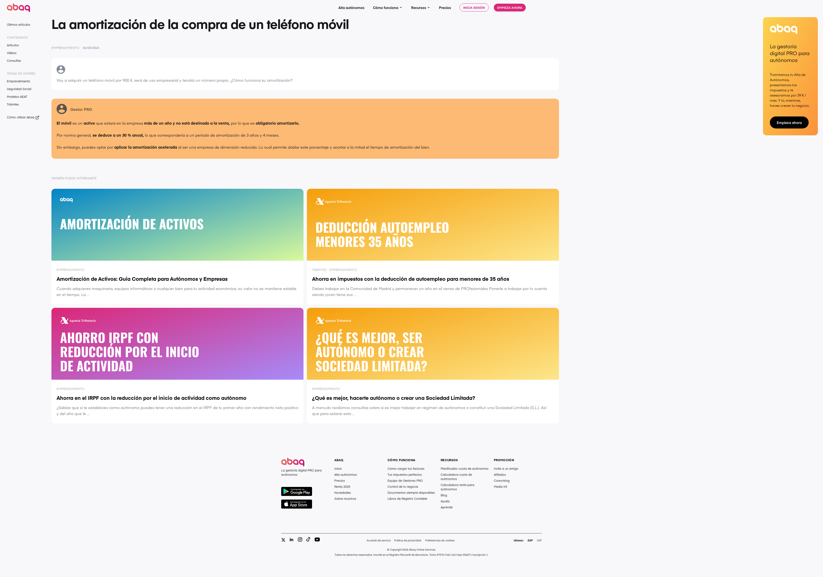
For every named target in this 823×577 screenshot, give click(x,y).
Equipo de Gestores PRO (405, 480)
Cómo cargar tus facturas (405, 468)
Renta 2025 (342, 486)
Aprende (447, 507)
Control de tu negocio (402, 486)
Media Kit (500, 486)
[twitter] (283, 540)
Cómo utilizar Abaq (21, 117)
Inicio (338, 468)
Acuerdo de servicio (379, 540)
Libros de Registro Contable (407, 498)
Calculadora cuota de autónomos (456, 476)
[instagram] (300, 539)
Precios (445, 7)
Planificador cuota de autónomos (464, 468)
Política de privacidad (407, 540)
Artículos (13, 45)
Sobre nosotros (345, 498)
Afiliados (500, 474)
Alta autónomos (351, 7)
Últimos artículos (18, 24)
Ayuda (445, 501)
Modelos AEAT (17, 96)
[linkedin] (291, 539)
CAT (539, 540)
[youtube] (317, 539)
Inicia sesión (474, 7)
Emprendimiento (18, 81)
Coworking (502, 480)
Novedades (342, 492)
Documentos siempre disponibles (411, 492)
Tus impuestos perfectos (404, 474)
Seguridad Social (19, 89)
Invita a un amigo (506, 468)
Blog (444, 495)
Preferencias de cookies (440, 540)
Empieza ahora (509, 7)
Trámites (13, 104)
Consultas (14, 60)
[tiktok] (308, 539)
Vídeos (12, 53)
